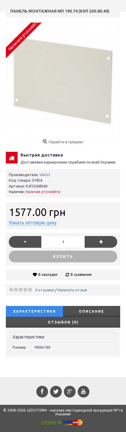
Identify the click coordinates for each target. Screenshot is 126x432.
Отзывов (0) (63, 322)
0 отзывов (44, 290)
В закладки (47, 274)
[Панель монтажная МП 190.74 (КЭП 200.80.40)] (63, 80)
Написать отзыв (72, 290)
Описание (91, 311)
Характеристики (34, 311)
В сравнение (81, 274)
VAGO (45, 175)
